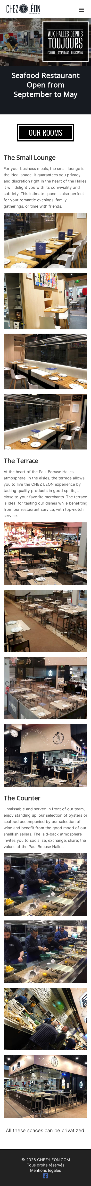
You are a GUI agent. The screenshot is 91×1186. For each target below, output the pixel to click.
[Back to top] (78, 1173)
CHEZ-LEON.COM (53, 1159)
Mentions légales (45, 1170)
